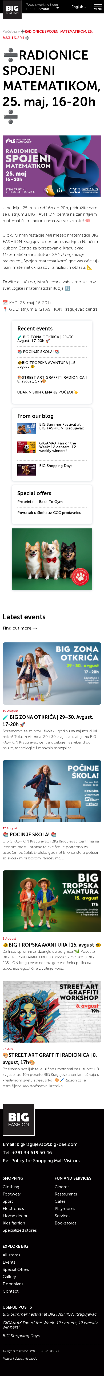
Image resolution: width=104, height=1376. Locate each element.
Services (62, 1215)
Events (9, 1262)
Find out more (17, 628)
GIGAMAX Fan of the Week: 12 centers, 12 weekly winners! (57, 447)
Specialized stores (20, 1230)
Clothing (11, 1186)
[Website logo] (12, 9)
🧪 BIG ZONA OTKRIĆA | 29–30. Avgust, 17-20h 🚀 (45, 339)
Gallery (9, 1276)
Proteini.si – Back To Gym (40, 501)
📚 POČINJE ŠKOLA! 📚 (38, 351)
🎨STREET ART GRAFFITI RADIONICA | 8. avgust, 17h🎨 (52, 379)
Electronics (13, 1208)
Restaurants (66, 1194)
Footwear (12, 1194)
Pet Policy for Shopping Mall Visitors (41, 1160)
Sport (8, 1201)
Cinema (62, 1186)
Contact (11, 1291)
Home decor (15, 1215)
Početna (10, 32)
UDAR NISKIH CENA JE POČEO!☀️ (47, 392)
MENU (97, 9)
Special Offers (16, 1269)
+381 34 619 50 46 (32, 1152)
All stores (11, 1254)
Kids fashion (14, 1223)
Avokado (31, 1358)
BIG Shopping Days (56, 465)
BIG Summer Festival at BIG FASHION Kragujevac (61, 426)
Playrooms (65, 1208)
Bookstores (66, 1223)
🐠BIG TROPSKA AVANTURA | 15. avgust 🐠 (46, 364)
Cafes (60, 1201)
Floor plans (13, 1283)
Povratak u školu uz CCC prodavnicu (49, 512)
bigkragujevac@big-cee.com (47, 1144)
